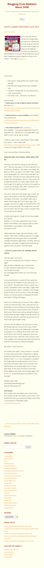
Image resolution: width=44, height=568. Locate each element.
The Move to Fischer (10, 505)
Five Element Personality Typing (14, 471)
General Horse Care (10, 478)
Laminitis (7, 493)
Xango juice (22, 59)
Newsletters (8, 498)
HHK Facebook (8, 554)
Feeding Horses (9, 463)
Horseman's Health (10, 485)
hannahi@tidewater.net (11, 403)
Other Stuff (7, 500)
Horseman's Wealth (10, 488)
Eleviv (16, 359)
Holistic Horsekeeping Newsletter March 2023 (18, 533)
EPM (5, 461)
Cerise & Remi (8, 456)
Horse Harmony (9, 552)
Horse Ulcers (8, 483)
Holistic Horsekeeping (11, 549)
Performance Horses (10, 503)
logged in (16, 436)
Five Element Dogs (9, 466)
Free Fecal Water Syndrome (12, 476)
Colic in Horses (8, 458)
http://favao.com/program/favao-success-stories (20, 145)
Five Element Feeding (10, 468)
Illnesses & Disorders (10, 490)
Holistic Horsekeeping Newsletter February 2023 (19, 541)
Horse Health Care (10, 480)
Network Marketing (10, 495)
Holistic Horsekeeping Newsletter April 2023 (17, 526)
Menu (22, 19)
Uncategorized (8, 508)
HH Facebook (8, 557)
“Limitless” (27, 128)
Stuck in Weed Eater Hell (31, 423)
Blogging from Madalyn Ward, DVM (22, 5)
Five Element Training (10, 473)
